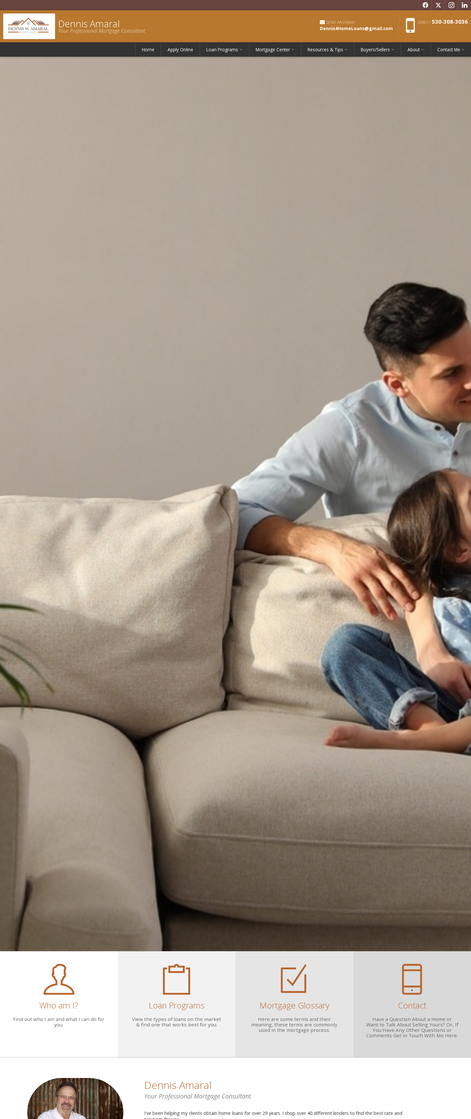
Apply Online (180, 49)
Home (148, 49)
